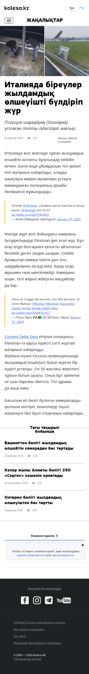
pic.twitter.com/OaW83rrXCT (31, 313)
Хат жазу (20, 636)
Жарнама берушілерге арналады (37, 643)
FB (25, 600)
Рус (81, 8)
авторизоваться (63, 555)
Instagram (37, 600)
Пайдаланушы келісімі (27, 659)
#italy (54, 308)
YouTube (64, 600)
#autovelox (67, 303)
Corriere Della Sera (21, 337)
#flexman (38, 303)
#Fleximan (30, 205)
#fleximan (52, 303)
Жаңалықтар (45, 20)
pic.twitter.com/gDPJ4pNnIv (30, 214)
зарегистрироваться (31, 555)
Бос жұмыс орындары (29, 629)
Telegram (49, 600)
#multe (36, 308)
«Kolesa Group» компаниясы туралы (39, 622)
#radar (16, 308)
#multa (26, 308)
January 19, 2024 (69, 219)
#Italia (46, 308)
